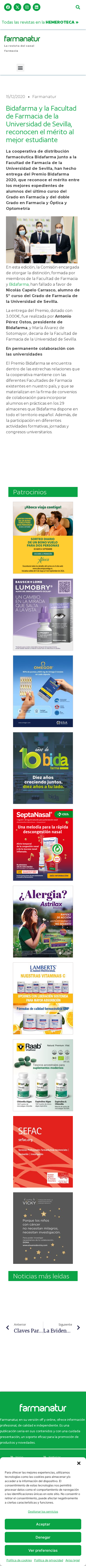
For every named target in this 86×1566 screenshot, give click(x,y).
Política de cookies (19, 1560)
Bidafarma (19, 284)
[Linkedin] (36, 7)
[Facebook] (8, 7)
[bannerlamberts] (43, 538)
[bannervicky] (43, 1228)
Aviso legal (72, 1560)
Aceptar (43, 1524)
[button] (78, 1463)
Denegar (43, 1537)
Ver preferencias (43, 1550)
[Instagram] (27, 7)
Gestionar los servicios (43, 1511)
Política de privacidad (48, 1560)
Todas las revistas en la (40, 22)
